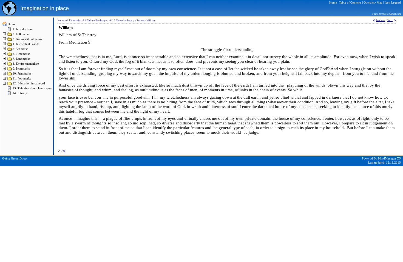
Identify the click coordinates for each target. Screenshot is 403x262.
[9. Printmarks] (10, 70)
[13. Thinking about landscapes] (10, 89)
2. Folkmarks (21, 34)
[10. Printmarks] (10, 74)
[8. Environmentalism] (10, 65)
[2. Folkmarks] (10, 35)
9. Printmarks (21, 68)
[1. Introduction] (10, 30)
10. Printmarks (22, 73)
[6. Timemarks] (10, 55)
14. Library (20, 93)
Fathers (140, 20)
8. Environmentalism (26, 63)
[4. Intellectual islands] (10, 45)
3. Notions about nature (27, 39)
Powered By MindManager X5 (381, 158)
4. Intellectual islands (26, 43)
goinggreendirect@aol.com (386, 14)
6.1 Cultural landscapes (95, 20)
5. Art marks (20, 48)
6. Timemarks (21, 53)
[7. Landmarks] (10, 60)
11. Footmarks (22, 78)
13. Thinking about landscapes (32, 88)
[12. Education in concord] (10, 84)
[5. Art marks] (10, 50)
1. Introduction (22, 29)
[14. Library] (10, 94)
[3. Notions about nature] (10, 40)
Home (11, 24)
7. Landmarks (21, 58)
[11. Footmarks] (10, 79)
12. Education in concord (29, 83)
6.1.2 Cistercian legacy (122, 20)
